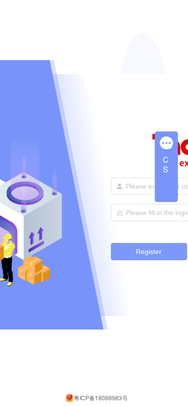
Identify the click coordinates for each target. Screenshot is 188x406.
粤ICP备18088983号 (101, 397)
